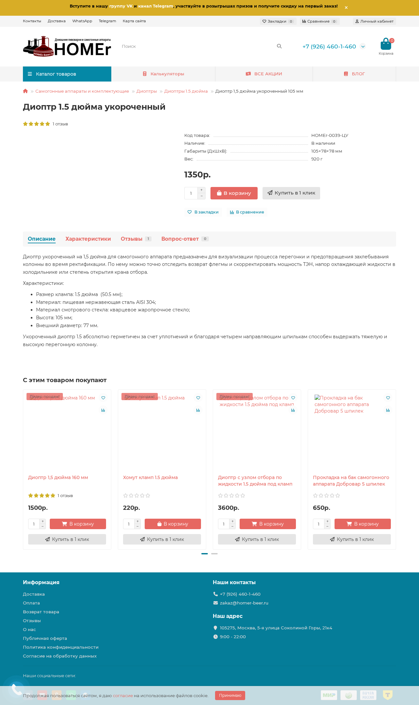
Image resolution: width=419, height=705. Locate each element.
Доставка (57, 21)
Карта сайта (134, 21)
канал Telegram (155, 6)
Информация (41, 582)
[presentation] (23, 468)
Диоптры (147, 91)
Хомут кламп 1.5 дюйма (150, 477)
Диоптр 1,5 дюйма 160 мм (58, 477)
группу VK (121, 6)
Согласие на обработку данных (60, 656)
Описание (42, 239)
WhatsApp (82, 21)
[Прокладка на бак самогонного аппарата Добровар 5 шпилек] (352, 432)
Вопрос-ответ (183, 239)
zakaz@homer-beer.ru (244, 602)
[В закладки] (103, 397)
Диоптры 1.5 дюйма (186, 91)
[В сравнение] (103, 410)
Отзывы (135, 239)
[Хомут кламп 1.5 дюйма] (162, 432)
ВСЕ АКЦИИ (268, 73)
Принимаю (230, 695)
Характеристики (88, 239)
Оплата (31, 602)
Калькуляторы (167, 73)
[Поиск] (279, 46)
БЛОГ (358, 73)
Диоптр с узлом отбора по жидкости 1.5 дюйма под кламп (255, 480)
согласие (123, 695)
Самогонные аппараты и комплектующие (82, 91)
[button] (204, 553)
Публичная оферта (45, 638)
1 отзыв (59, 123)
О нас (29, 629)
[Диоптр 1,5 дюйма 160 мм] (67, 432)
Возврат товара (41, 611)
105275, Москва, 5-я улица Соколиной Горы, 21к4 (276, 627)
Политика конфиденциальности (61, 647)
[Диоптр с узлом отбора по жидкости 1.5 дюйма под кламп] (257, 432)
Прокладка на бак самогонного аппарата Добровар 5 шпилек (351, 480)
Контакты (32, 21)
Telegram (107, 21)
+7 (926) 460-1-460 (329, 46)
